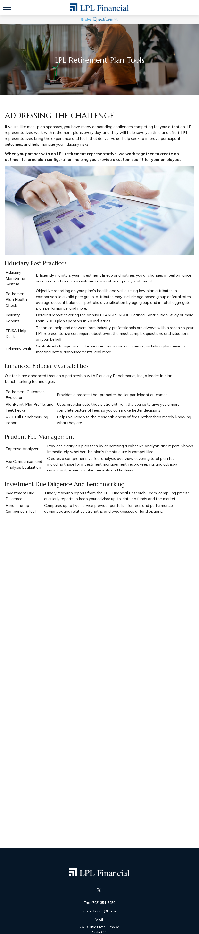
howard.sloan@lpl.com (100, 911)
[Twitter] (99, 890)
